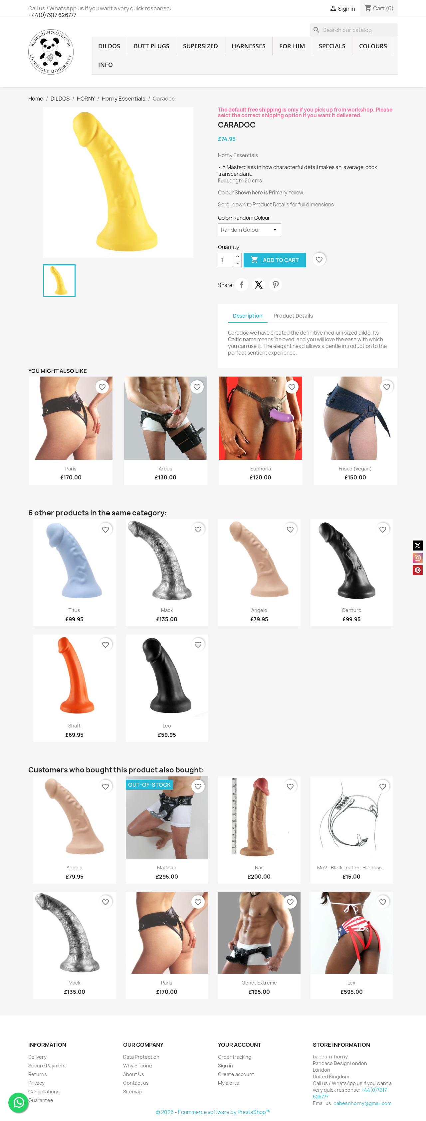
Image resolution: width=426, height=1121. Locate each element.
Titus (74, 610)
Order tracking (234, 1057)
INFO (105, 65)
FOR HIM (292, 46)
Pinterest (275, 284)
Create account (236, 1074)
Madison (166, 867)
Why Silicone (137, 1065)
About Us (133, 1074)
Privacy (36, 1083)
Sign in (225, 1065)
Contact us (136, 1083)
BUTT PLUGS (151, 46)
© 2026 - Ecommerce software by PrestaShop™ (213, 1112)
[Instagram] (418, 558)
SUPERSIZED (200, 46)
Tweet (258, 284)
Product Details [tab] (293, 315)
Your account (239, 1044)
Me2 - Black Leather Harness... (351, 867)
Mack (167, 610)
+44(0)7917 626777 (52, 15)
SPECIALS (332, 46)
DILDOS (109, 46)
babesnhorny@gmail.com (362, 1103)
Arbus (165, 468)
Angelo (259, 610)
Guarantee (40, 1100)
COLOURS (373, 46)
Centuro (351, 610)
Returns (37, 1074)
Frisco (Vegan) (355, 468)
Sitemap (132, 1091)
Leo (167, 725)
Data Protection (141, 1057)
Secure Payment (47, 1065)
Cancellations (44, 1091)
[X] (418, 545)
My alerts (228, 1083)
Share (241, 284)
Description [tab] (248, 315)
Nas (259, 867)
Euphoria (260, 468)
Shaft (74, 725)
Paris (71, 468)
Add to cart (275, 260)
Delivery (37, 1057)
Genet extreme (259, 983)
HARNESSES (249, 46)
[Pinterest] (418, 570)
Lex (351, 983)
